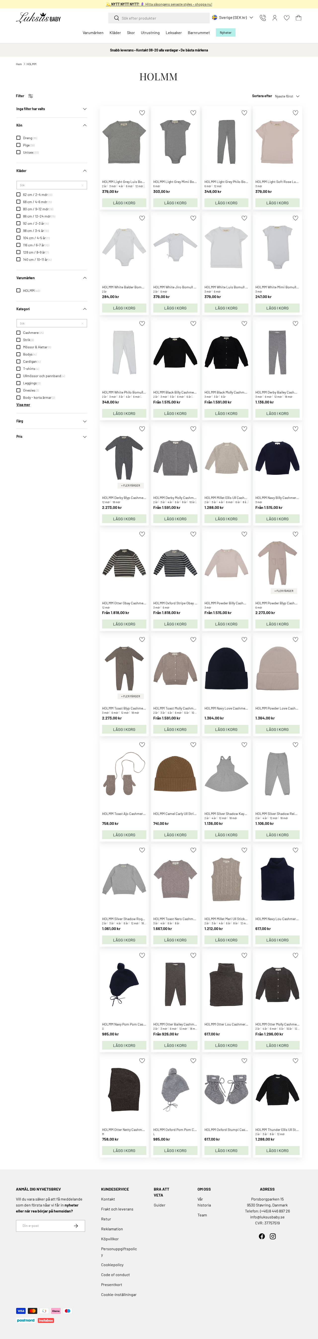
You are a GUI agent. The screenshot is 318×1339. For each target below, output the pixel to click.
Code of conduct (115, 1274)
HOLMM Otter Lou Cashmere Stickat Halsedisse (240, 1024)
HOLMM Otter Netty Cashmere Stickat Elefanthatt (139, 1129)
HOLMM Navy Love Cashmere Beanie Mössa (237, 708)
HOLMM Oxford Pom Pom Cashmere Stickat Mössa (191, 1129)
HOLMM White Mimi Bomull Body (280, 287)
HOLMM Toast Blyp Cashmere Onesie (129, 708)
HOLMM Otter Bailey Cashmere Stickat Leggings (189, 1024)
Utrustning (150, 32)
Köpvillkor (110, 1238)
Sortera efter (262, 96)
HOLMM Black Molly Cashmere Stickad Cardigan (240, 392)
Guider (159, 1205)
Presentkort (111, 1284)
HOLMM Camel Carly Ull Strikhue (177, 813)
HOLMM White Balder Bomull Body (128, 287)
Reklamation (112, 1228)
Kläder (115, 32)
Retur (106, 1218)
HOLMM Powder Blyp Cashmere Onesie (284, 603)
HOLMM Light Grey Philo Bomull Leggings (235, 181)
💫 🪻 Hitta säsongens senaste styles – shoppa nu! (159, 4)
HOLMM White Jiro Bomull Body (177, 287)
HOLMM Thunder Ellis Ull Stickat (279, 1129)
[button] (298, 17)
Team (202, 1214)
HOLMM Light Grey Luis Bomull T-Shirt (131, 181)
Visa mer (23, 405)
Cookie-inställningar (119, 1294)
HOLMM (32, 63)
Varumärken (93, 32)
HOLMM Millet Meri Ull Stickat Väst (229, 919)
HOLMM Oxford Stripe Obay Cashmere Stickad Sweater (194, 603)
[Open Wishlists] (287, 18)
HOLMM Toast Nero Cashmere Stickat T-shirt (187, 919)
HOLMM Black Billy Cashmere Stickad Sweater (187, 392)
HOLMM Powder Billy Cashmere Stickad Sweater (240, 603)
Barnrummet (199, 32)
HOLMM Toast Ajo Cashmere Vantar (128, 813)
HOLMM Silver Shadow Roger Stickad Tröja (134, 919)
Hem (19, 63)
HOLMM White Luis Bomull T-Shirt (230, 287)
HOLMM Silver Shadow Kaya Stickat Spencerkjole (241, 813)
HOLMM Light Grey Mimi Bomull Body (181, 181)
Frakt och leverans (117, 1208)
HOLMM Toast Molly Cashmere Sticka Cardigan (188, 708)
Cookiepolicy (112, 1264)
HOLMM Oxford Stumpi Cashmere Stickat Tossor (241, 1129)
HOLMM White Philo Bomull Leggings (130, 392)
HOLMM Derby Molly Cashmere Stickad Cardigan (189, 497)
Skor (131, 32)
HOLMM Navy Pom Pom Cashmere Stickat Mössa (138, 1024)
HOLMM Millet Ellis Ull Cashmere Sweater (234, 497)
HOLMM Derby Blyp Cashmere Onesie (130, 497)
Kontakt (108, 1199)
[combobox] (159, 18)
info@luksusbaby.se (267, 1216)
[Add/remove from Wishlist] (142, 112)
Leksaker (174, 32)
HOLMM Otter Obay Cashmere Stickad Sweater (136, 603)
